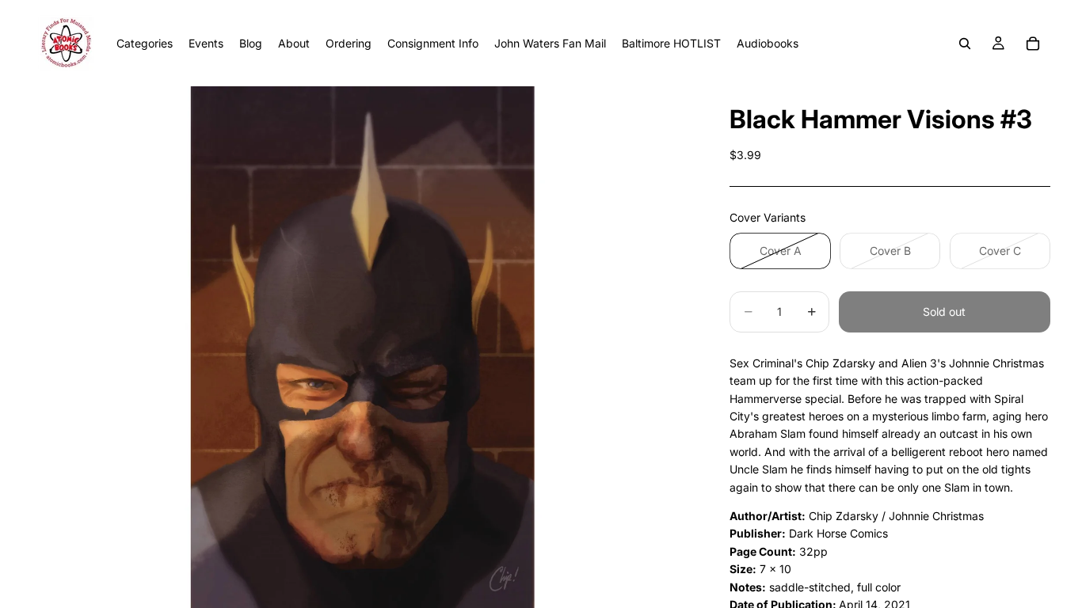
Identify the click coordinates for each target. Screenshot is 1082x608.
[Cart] (1032, 43)
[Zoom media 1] (362, 347)
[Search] (964, 43)
